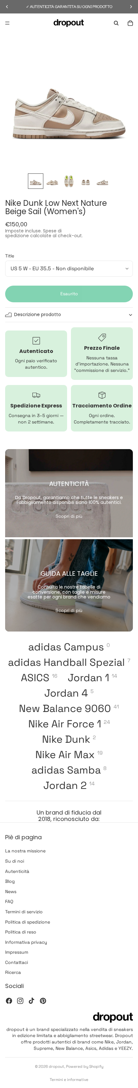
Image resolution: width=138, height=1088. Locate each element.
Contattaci (16, 962)
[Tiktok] (31, 1001)
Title (9, 256)
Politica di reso (20, 932)
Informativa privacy (26, 942)
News (10, 891)
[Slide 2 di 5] (52, 181)
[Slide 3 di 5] (69, 181)
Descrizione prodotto (37, 314)
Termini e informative (69, 1079)
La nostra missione (25, 851)
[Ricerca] (116, 23)
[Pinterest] (43, 1001)
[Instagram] (20, 1001)
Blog (10, 881)
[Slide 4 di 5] (86, 181)
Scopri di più (69, 516)
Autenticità (17, 871)
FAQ (9, 901)
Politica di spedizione (27, 922)
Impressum (16, 952)
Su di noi (14, 861)
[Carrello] (130, 23)
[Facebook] (9, 1001)
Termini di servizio (24, 912)
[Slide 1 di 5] (36, 181)
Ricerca (13, 972)
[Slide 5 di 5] (102, 181)
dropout (56, 1066)
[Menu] (7, 23)
